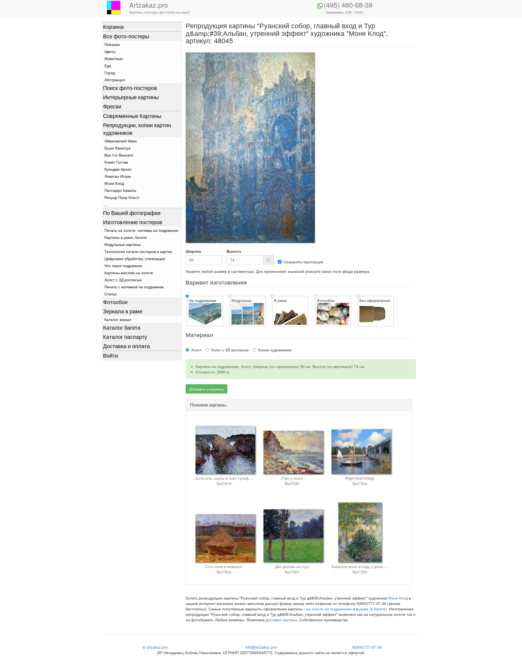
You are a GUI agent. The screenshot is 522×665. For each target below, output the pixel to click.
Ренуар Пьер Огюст (121, 197)
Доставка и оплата (126, 346)
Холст (196, 349)
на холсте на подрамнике (329, 608)
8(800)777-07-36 (367, 647)
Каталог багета (121, 327)
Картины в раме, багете (125, 237)
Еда (107, 65)
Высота (233, 251)
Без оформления (374, 300)
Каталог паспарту (125, 337)
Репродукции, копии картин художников (137, 128)
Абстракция (114, 79)
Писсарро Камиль (120, 190)
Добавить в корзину (206, 389)
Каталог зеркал (117, 319)
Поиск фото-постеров (130, 88)
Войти (110, 355)
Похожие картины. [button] (208, 405)
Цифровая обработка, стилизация (134, 258)
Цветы (110, 51)
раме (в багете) (373, 608)
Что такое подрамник (123, 265)
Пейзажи (112, 44)
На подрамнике (202, 300)
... (106, 204)
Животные (113, 58)
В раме (280, 300)
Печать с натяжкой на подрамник (134, 286)
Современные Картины (132, 116)
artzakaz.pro (157, 647)
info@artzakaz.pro (261, 647)
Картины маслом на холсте (128, 272)
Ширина (193, 251)
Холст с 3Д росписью (123, 279)
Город (109, 72)
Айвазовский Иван (120, 140)
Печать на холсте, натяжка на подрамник (141, 230)
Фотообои (115, 302)
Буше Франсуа (117, 148)
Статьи (110, 293)
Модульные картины (122, 244)
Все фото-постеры (126, 36)
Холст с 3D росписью (230, 349)
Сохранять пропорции (303, 261)
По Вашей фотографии (131, 213)
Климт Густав (116, 162)
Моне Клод (114, 183)
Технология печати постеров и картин (138, 251)
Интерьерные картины (131, 97)
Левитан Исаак (117, 176)
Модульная (241, 300)
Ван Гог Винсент (118, 155)
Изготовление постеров (132, 222)
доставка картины (281, 619)
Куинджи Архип (118, 169)
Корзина (113, 26)
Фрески (112, 106)
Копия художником (275, 349)
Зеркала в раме (122, 311)
